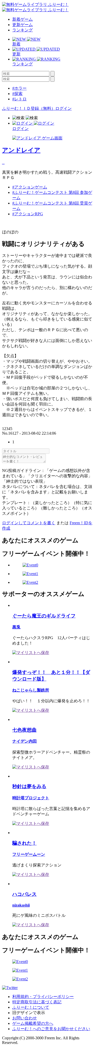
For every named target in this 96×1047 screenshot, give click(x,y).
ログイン (63, 108)
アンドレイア (21, 150)
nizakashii (21, 905)
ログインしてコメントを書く (28, 523)
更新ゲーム (22, 24)
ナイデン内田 (24, 741)
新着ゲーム (22, 19)
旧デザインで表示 (28, 1012)
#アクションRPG (27, 214)
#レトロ (19, 99)
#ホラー (19, 88)
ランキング (22, 30)
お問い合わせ (24, 1018)
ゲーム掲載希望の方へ (32, 1023)
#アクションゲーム (29, 187)
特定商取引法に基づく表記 (36, 1002)
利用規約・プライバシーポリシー (43, 996)
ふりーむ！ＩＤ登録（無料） (28, 108)
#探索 (17, 93)
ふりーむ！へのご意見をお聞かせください (51, 1029)
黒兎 (16, 627)
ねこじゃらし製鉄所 (30, 690)
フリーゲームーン (28, 854)
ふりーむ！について (30, 1007)
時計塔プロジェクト (30, 798)
